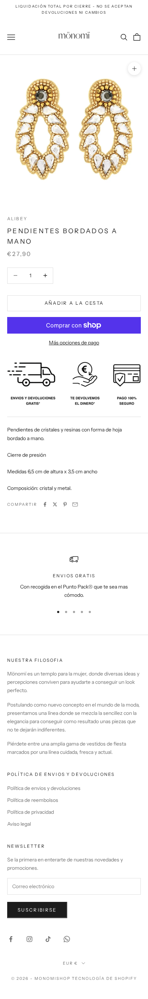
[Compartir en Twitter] (55, 504)
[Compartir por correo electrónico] (75, 504)
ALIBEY (17, 218)
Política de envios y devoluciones (43, 788)
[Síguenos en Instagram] (29, 939)
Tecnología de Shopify (104, 978)
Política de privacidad (30, 812)
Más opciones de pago (74, 342)
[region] (74, 577)
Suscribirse (37, 910)
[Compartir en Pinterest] (65, 504)
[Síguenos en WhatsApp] (66, 939)
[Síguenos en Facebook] (10, 939)
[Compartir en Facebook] (45, 504)
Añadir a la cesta (74, 303)
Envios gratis (74, 575)
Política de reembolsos (32, 800)
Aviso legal (19, 824)
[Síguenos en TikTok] (48, 939)
